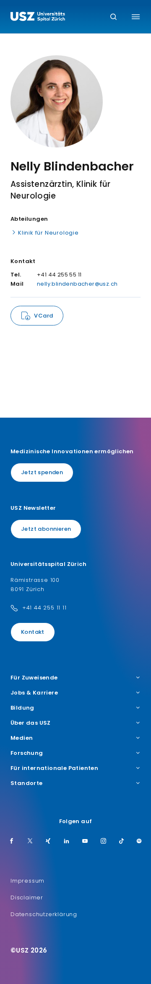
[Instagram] (104, 841)
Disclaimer (26, 897)
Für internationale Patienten (54, 768)
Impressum (27, 881)
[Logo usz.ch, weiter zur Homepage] (37, 17)
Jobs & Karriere (34, 693)
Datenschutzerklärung (43, 914)
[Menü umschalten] (136, 17)
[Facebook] (12, 841)
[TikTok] (121, 841)
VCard (43, 316)
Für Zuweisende (34, 678)
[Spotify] (139, 841)
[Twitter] (30, 841)
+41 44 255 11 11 (44, 608)
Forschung (26, 753)
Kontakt (32, 632)
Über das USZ (30, 723)
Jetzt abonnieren (46, 529)
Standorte (26, 783)
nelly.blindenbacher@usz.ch (77, 284)
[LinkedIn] (67, 841)
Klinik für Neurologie (48, 233)
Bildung (22, 708)
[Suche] (113, 17)
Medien (21, 738)
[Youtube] (85, 841)
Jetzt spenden (42, 472)
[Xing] (48, 841)
